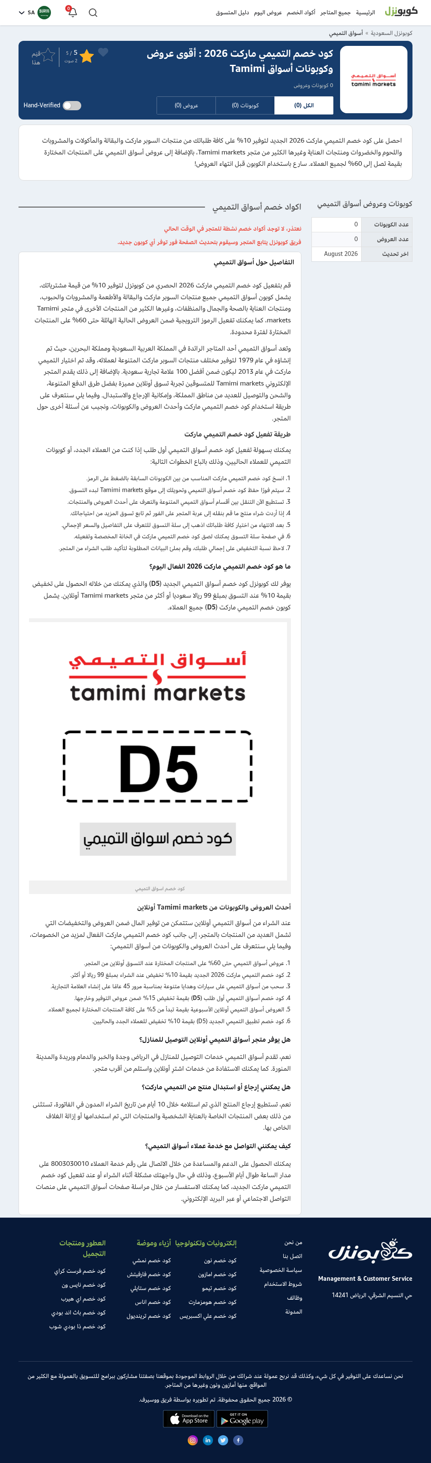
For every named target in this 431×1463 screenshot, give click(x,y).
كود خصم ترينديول (149, 1315)
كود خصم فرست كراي (80, 1270)
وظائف (294, 1297)
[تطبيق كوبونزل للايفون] (189, 1425)
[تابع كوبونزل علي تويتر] (223, 1441)
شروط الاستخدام (283, 1283)
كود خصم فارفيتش (149, 1274)
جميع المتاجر (335, 12)
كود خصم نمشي (152, 1260)
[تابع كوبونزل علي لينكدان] (208, 1441)
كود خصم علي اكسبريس (208, 1315)
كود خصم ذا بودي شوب (77, 1326)
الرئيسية (365, 12)
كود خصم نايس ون (84, 1284)
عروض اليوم (268, 12)
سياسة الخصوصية (281, 1270)
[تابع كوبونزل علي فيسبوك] (238, 1441)
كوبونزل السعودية (391, 33)
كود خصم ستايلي (150, 1288)
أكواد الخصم (301, 12)
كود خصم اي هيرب (83, 1298)
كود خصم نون (220, 1260)
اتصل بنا (292, 1256)
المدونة (293, 1311)
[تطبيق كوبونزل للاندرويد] (241, 1425)
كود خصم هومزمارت (213, 1302)
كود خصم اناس (153, 1302)
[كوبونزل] (401, 12)
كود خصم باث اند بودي (78, 1312)
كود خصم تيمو (219, 1288)
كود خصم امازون (217, 1274)
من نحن (293, 1242)
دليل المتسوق (232, 12)
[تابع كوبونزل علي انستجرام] (193, 1441)
